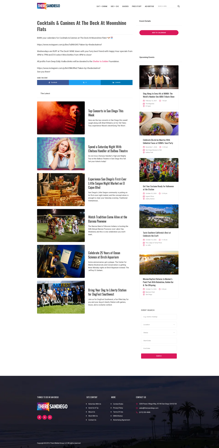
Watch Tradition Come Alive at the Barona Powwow (107, 219)
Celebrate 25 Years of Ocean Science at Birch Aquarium (104, 254)
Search (159, 356)
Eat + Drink (102, 6)
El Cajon (148, 106)
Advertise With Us (94, 404)
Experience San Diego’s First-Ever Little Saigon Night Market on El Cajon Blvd (107, 183)
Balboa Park (149, 152)
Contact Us (92, 420)
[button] (159, 325)
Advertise (149, 6)
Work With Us (93, 416)
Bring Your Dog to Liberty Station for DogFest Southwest (107, 292)
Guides (125, 6)
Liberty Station (150, 199)
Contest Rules (118, 404)
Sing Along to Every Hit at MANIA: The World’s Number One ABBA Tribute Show (158, 95)
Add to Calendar (159, 32)
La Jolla (148, 245)
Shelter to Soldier (100, 61)
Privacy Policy (118, 408)
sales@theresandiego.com (148, 408)
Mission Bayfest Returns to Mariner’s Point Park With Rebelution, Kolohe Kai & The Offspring (158, 282)
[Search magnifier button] (178, 6)
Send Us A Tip (93, 408)
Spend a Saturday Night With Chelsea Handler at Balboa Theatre (108, 148)
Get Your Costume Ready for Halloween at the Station (158, 188)
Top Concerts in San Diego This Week (105, 112)
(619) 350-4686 (144, 412)
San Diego (149, 294)
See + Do (115, 6)
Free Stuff (136, 6)
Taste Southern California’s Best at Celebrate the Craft (157, 234)
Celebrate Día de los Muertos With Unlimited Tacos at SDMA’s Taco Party (158, 141)
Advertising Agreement (121, 420)
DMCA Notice (118, 416)
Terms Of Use (118, 412)
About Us (91, 412)
